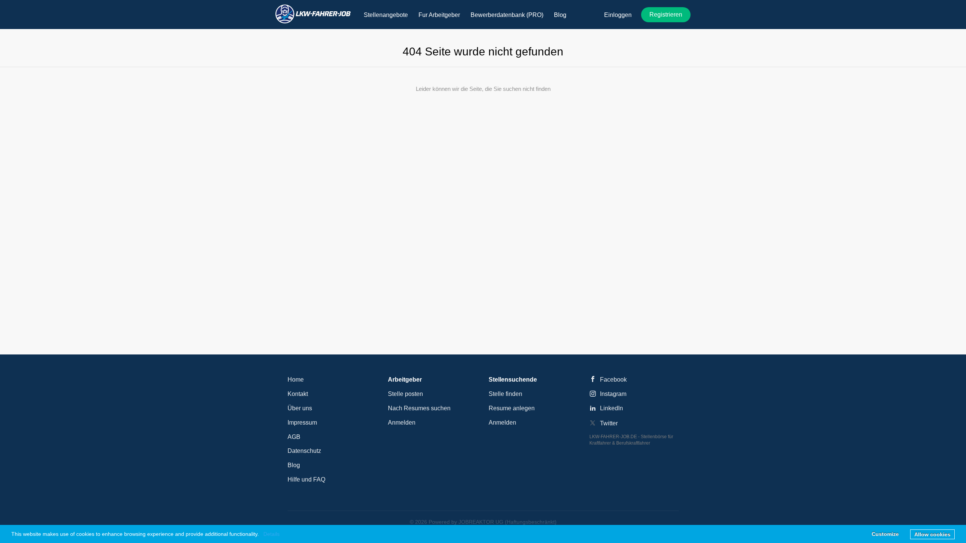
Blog (294, 465)
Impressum (302, 422)
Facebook (613, 379)
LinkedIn (611, 408)
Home (296, 379)
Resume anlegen (512, 408)
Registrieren (665, 14)
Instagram (613, 394)
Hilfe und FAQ (306, 479)
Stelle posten (405, 394)
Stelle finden (505, 394)
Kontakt (298, 394)
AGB (294, 437)
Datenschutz (304, 451)
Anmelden (401, 422)
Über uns (300, 408)
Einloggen (618, 15)
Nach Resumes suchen (419, 408)
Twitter (609, 423)
